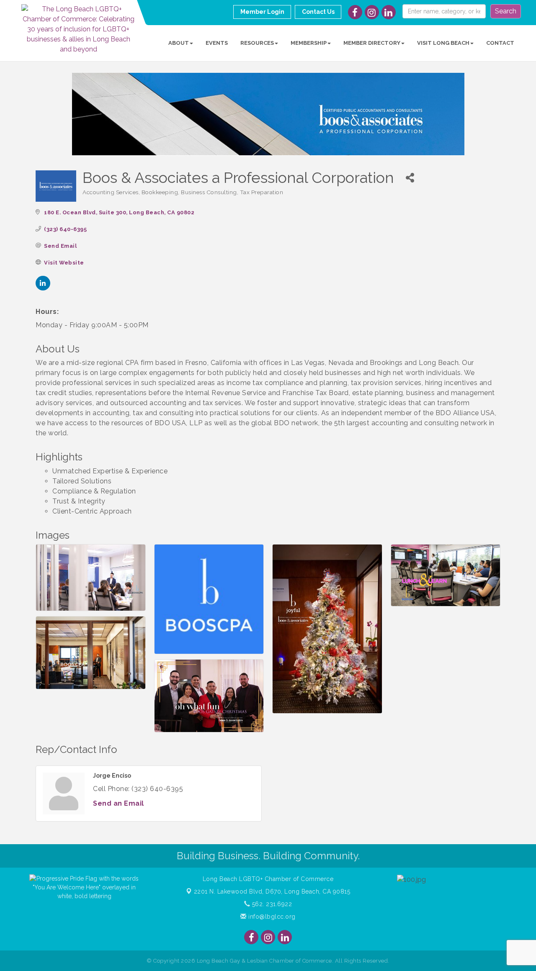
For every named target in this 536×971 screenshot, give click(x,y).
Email (157, 417)
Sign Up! (268, 584)
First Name (165, 458)
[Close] (390, 359)
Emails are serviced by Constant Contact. (327, 560)
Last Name (165, 499)
